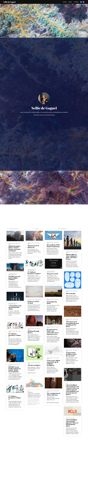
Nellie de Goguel (9, 2)
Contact (76, 2)
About (70, 2)
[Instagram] (83, 2)
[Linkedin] (81, 2)
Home (64, 2)
